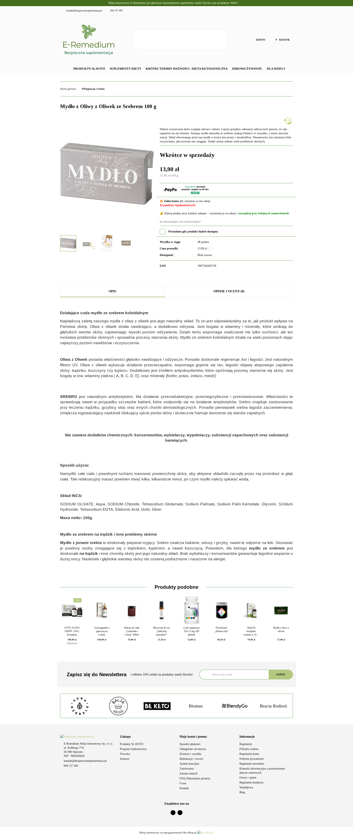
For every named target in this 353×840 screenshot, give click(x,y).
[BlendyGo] (195, 706)
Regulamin (245, 744)
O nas (183, 783)
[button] (147, 736)
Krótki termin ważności (168, 68)
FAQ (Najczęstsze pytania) (195, 778)
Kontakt (184, 788)
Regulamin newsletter (251, 763)
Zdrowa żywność (247, 68)
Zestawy (125, 758)
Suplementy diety (126, 68)
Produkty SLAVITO (89, 68)
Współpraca (246, 787)
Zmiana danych (188, 773)
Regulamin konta (249, 753)
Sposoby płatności (190, 744)
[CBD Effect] (273, 706)
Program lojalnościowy (133, 749)
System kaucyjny (189, 763)
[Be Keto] (118, 706)
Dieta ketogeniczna (210, 68)
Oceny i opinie (247, 777)
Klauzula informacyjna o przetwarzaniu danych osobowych (262, 770)
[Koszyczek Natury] (288, 120)
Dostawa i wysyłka (190, 753)
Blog (242, 792)
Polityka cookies (248, 749)
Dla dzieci (276, 68)
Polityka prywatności (251, 758)
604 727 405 (71, 765)
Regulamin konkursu (251, 782)
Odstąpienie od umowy (193, 749)
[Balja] (79, 706)
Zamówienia (187, 768)
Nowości (125, 753)
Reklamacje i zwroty (191, 758)
